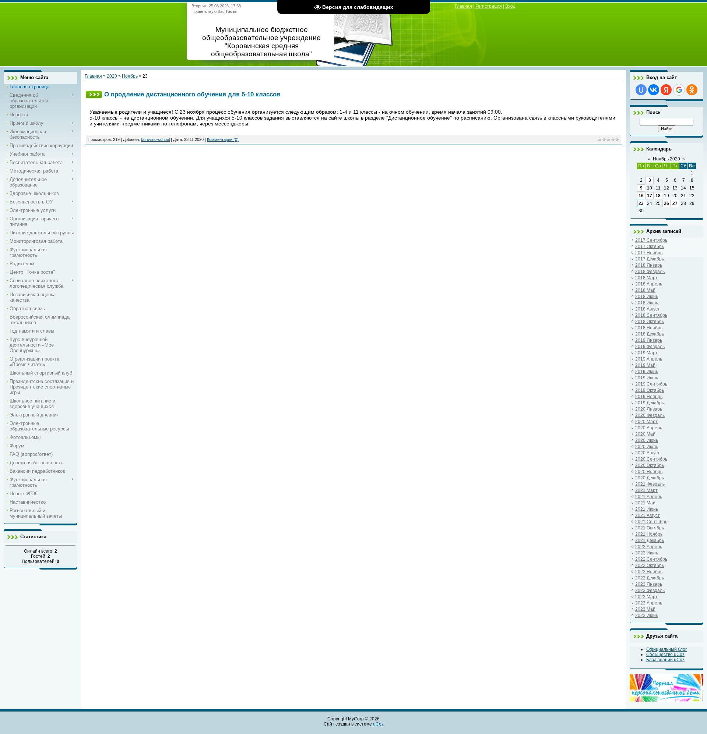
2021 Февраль (650, 484)
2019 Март (646, 352)
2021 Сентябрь (651, 521)
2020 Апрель (648, 427)
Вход (510, 6)
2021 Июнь (646, 509)
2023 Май (645, 609)
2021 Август (647, 515)
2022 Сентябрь (651, 559)
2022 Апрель (648, 546)
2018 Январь (648, 265)
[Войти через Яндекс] (666, 89)
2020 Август (647, 452)
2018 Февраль (650, 271)
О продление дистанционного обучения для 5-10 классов (192, 94)
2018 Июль (646, 302)
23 (641, 203)
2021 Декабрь (649, 540)
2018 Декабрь (649, 334)
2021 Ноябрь (648, 534)
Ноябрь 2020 (666, 159)
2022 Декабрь (649, 578)
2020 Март (646, 421)
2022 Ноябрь (648, 571)
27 (675, 203)
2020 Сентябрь (651, 459)
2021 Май (645, 503)
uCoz (378, 724)
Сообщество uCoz (665, 654)
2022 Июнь (646, 553)
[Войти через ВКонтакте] (653, 89)
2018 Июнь (646, 296)
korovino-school (155, 139)
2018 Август (647, 309)
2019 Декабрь (649, 402)
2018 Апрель (648, 284)
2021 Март (646, 490)
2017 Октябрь (649, 246)
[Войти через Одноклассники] (691, 89)
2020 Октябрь (649, 465)
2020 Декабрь (649, 478)
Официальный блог (666, 649)
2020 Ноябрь (648, 471)
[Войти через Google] (679, 90)
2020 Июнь (646, 440)
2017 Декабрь (649, 259)
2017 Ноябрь (648, 252)
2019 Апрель (648, 359)
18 (658, 195)
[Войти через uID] (641, 89)
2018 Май (645, 290)
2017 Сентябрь (651, 240)
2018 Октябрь (649, 321)
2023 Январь (648, 584)
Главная (463, 6)
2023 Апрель (648, 603)
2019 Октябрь (649, 390)
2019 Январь (648, 340)
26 (666, 203)
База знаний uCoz (665, 659)
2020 (112, 76)
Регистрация (488, 6)
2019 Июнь (646, 371)
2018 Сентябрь (651, 315)
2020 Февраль (650, 415)
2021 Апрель (648, 496)
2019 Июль (646, 377)
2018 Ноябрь (648, 327)
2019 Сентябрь (651, 384)
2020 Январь (648, 409)
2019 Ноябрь (648, 396)
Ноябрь (130, 76)
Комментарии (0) (223, 139)
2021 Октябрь (649, 528)
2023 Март (646, 596)
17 (649, 195)
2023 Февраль (650, 590)
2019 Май (645, 365)
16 (641, 195)
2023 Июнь (646, 615)
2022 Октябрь (649, 565)
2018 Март (646, 277)
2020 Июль (646, 446)
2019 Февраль (650, 346)
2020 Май (645, 434)
